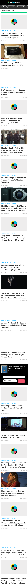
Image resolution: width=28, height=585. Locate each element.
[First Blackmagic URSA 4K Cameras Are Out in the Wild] (14, 51)
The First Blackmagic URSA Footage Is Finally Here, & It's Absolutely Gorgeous (12, 35)
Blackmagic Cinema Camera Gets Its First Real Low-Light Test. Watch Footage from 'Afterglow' (14, 465)
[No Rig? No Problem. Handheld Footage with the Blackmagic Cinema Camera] (14, 341)
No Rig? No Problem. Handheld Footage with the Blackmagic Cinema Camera (13, 354)
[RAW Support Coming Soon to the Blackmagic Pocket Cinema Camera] (14, 78)
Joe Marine (6, 68)
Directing (12, 6)
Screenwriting (22, 6)
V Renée (5, 126)
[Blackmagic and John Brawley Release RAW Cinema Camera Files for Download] (14, 479)
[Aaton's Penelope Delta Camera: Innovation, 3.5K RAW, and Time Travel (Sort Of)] (14, 311)
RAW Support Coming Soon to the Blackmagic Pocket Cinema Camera (13, 92)
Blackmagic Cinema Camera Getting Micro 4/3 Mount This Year (12, 408)
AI (4, 6)
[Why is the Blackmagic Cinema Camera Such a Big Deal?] (14, 424)
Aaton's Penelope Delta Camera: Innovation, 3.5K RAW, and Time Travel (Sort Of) (13, 325)
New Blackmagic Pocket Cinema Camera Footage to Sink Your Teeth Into (13, 180)
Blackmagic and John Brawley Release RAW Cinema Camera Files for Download (12, 493)
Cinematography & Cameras (8, 30)
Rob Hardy (5, 40)
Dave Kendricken (7, 301)
